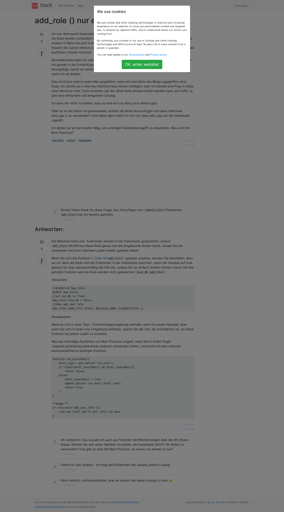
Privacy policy (159, 54)
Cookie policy (137, 54)
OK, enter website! (142, 64)
